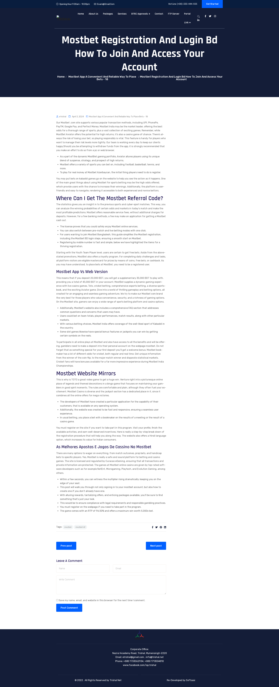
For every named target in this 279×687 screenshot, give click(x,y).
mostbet (67, 527)
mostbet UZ (80, 527)
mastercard (96, 260)
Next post (156, 545)
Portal (187, 13)
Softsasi (190, 680)
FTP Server (173, 13)
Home (81, 13)
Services (122, 13)
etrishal (62, 116)
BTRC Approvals (139, 13)
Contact (159, 13)
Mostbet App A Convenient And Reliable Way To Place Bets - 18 (102, 78)
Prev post (66, 545)
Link (186, 22)
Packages (108, 13)
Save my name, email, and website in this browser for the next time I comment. (102, 600)
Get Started (212, 4)
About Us (93, 13)
